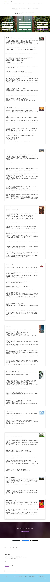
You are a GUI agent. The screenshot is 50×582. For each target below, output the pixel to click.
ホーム (14, 576)
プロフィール (16, 576)
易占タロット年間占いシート (42, 576)
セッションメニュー (21, 576)
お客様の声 (26, 576)
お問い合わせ (29, 576)
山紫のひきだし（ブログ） (35, 576)
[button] (7, 22)
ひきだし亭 (44, 578)
